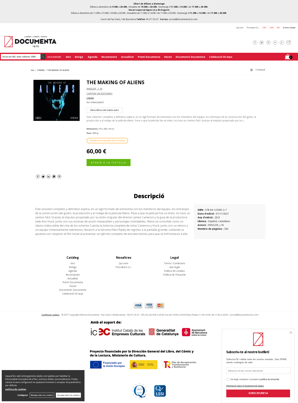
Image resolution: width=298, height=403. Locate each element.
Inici (68, 56)
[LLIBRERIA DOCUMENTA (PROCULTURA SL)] (30, 45)
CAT (264, 28)
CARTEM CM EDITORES (99, 93)
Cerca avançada (54, 57)
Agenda (92, 56)
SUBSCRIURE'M (258, 393)
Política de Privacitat (174, 274)
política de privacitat (269, 379)
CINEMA (90, 98)
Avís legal (174, 267)
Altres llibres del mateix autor (104, 110)
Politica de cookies (174, 270)
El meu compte (289, 28)
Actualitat (127, 56)
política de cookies (15, 389)
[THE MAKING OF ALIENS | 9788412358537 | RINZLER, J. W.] (56, 100)
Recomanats (109, 56)
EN (278, 28)
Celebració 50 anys (220, 56)
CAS (272, 28)
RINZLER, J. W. (95, 89)
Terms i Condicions (174, 263)
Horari (168, 56)
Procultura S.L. (253, 28)
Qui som (239, 28)
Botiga (79, 56)
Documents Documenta (190, 56)
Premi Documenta (149, 56)
